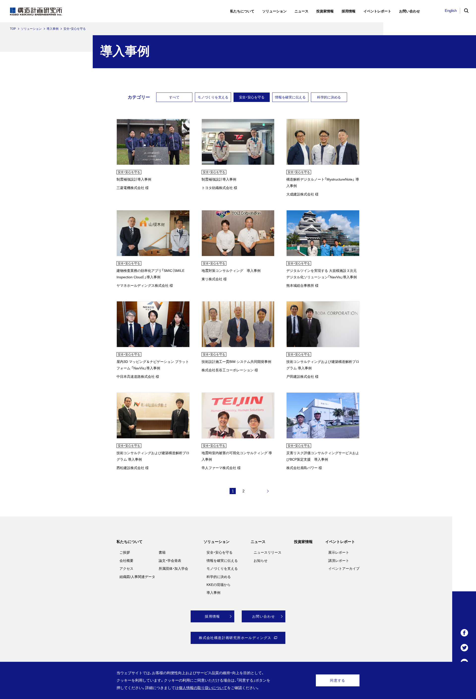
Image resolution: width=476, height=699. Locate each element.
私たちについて (130, 542)
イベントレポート (340, 542)
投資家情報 (303, 542)
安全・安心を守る (252, 97)
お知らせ (261, 561)
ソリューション (31, 29)
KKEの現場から (219, 585)
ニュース (258, 542)
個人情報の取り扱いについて (203, 688)
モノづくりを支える (213, 97)
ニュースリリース (267, 552)
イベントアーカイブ (343, 569)
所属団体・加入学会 (173, 569)
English (451, 10)
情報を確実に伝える (290, 97)
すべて (174, 97)
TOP (13, 29)
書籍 (162, 552)
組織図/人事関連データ (137, 577)
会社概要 (126, 561)
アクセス (126, 569)
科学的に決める (329, 97)
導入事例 (53, 29)
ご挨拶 (124, 552)
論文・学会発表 (170, 561)
